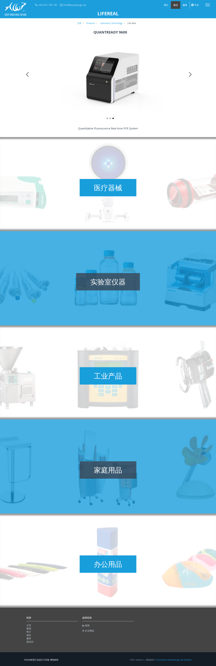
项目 (175, 5)
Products (90, 23)
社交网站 (89, 630)
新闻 (28, 628)
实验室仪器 (108, 282)
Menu (208, 5)
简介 (166, 5)
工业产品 (108, 376)
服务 (185, 5)
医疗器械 (108, 187)
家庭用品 (108, 470)
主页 (79, 23)
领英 (87, 625)
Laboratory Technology (111, 23)
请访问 (30, 641)
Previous (28, 77)
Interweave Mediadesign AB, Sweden (174, 660)
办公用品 (108, 564)
